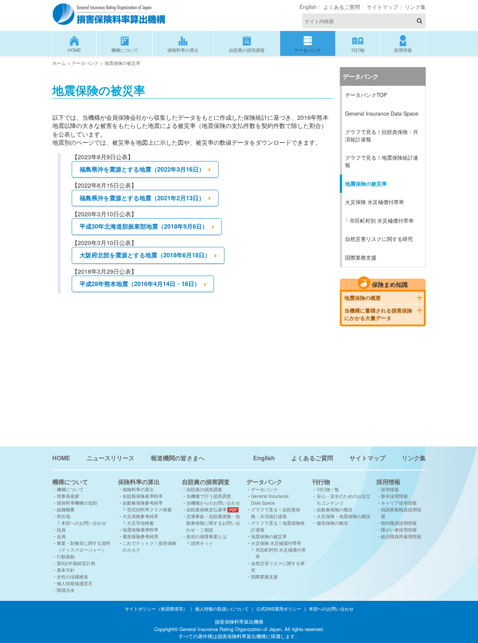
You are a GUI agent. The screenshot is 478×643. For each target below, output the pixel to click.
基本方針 (66, 570)
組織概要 (66, 509)
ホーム (59, 63)
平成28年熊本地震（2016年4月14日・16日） (140, 283)
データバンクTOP (366, 94)
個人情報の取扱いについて (222, 608)
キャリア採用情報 (399, 502)
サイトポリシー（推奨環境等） (156, 608)
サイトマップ (382, 6)
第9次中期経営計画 (76, 563)
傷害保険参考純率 (140, 536)
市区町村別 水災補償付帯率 (382, 220)
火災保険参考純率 (140, 516)
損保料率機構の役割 (77, 502)
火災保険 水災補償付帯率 (374, 202)
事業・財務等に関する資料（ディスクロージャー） (84, 546)
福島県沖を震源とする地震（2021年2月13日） (142, 198)
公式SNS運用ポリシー (278, 608)
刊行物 (357, 50)
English (308, 6)
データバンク (307, 50)
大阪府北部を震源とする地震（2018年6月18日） (145, 255)
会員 (61, 536)
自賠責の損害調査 (247, 50)
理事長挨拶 (68, 496)
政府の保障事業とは (206, 536)
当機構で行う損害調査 (208, 496)
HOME (74, 50)
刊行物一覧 (328, 489)
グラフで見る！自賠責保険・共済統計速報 (381, 135)
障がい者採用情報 (399, 529)
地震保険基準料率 (140, 529)
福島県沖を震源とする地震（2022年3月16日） (142, 169)
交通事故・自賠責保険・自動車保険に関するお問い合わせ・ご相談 (213, 523)
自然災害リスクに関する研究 (379, 238)
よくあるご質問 (341, 6)
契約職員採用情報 (399, 523)
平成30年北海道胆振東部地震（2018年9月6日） (144, 226)
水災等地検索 (140, 523)
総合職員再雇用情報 (401, 536)
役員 (61, 529)
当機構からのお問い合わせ (213, 502)
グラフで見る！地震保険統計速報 (381, 161)
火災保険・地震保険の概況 (343, 516)
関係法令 (66, 590)
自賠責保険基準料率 (142, 496)
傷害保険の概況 (332, 523)
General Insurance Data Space (381, 113)
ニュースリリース (110, 458)
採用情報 (403, 50)
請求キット (202, 543)
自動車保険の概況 (335, 509)
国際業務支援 (360, 257)
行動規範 (66, 556)
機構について (124, 50)
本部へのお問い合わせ (83, 523)
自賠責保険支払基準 (206, 509)
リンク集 (415, 6)
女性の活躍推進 (72, 576)
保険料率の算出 (183, 50)
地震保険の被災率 (366, 183)
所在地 (63, 516)
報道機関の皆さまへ (178, 458)
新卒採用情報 (394, 496)
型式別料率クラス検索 (149, 509)
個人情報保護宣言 (75, 583)
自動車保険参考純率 (142, 502)
